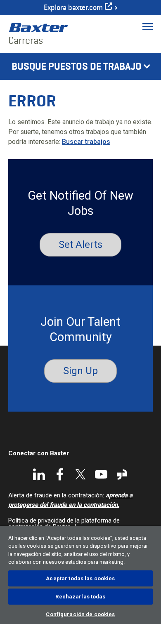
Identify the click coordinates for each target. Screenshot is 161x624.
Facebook (60, 474)
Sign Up (80, 371)
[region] (80, 575)
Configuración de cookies (80, 614)
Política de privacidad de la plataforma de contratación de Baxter (64, 523)
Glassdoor (121, 474)
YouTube (101, 474)
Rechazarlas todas (80, 596)
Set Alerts (80, 244)
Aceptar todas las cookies (80, 578)
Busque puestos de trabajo (77, 66)
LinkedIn (39, 474)
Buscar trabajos (86, 142)
